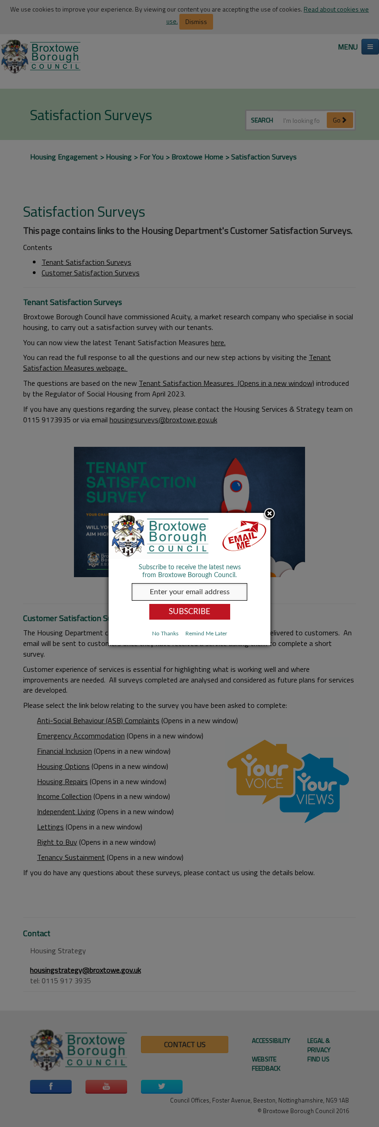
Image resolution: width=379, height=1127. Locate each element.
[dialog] (189, 579)
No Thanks (165, 633)
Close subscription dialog (269, 514)
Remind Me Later (206, 633)
